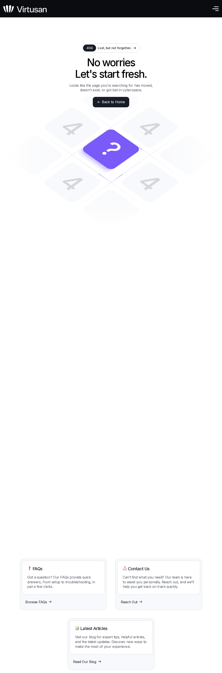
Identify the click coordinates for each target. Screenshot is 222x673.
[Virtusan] (25, 8)
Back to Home (113, 102)
